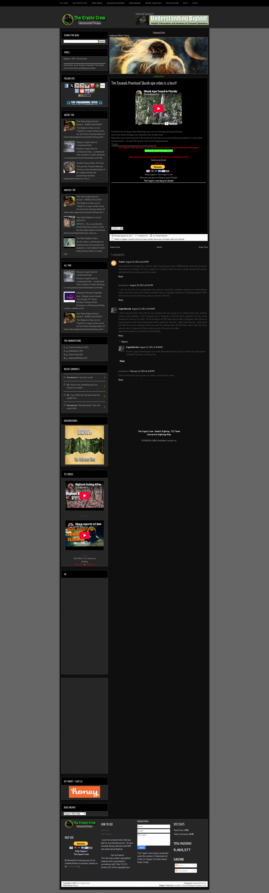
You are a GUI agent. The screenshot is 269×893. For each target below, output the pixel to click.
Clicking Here (73, 866)
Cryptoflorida (124, 308)
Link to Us (105, 830)
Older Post (203, 247)
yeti (176, 239)
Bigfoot (67, 58)
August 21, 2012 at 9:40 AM (151, 347)
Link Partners (106, 834)
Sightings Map (172, 3)
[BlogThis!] (115, 228)
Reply (120, 276)
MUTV (185, 3)
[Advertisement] (159, 450)
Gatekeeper (74, 351)
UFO (73, 58)
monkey (150, 239)
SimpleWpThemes (199, 883)
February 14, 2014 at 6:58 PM (142, 371)
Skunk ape (158, 239)
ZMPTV (195, 3)
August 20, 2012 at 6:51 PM (141, 285)
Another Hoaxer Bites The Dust (90, 163)
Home (159, 247)
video (172, 239)
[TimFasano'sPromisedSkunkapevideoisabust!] (144, 82)
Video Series (97, 3)
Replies (125, 341)
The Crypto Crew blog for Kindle (158, 180)
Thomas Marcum (76, 347)
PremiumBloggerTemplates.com (194, 885)
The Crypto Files (79, 3)
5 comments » (143, 236)
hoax (145, 239)
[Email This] (112, 228)
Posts (180, 865)
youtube (181, 239)
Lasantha (177, 885)
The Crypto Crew (83, 883)
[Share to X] (118, 228)
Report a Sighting (153, 3)
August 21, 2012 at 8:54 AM (143, 308)
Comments (182, 870)
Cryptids (130, 239)
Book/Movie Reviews (115, 3)
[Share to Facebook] (121, 228)
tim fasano (166, 239)
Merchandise (135, 3)
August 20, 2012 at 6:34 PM (137, 262)
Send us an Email (158, 160)
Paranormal (82, 58)
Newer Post (115, 247)
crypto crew (138, 239)
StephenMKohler (76, 358)
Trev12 (121, 262)
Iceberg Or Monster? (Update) (89, 292)
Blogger (75, 885)
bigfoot (124, 239)
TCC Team (64, 3)
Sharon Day (74, 354)
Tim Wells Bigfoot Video (87, 238)
